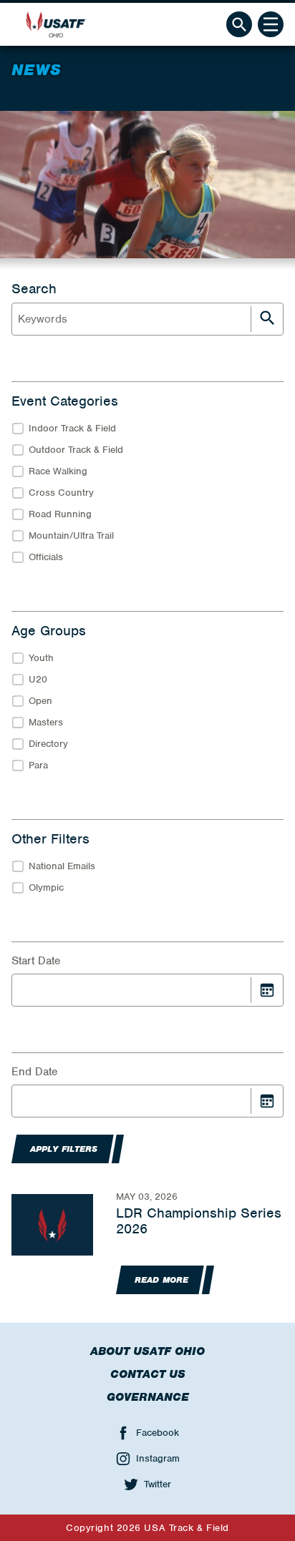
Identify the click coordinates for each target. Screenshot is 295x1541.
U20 (38, 679)
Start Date (35, 961)
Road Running (60, 514)
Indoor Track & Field (72, 428)
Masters (46, 722)
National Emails (62, 866)
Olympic (46, 887)
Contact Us (147, 1374)
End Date (34, 1072)
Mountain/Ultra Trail (71, 535)
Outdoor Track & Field (76, 450)
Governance (148, 1397)
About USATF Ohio (147, 1351)
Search (34, 289)
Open (40, 701)
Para (38, 765)
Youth (41, 658)
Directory (48, 744)
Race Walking (58, 471)
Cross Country (61, 492)
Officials (46, 557)
